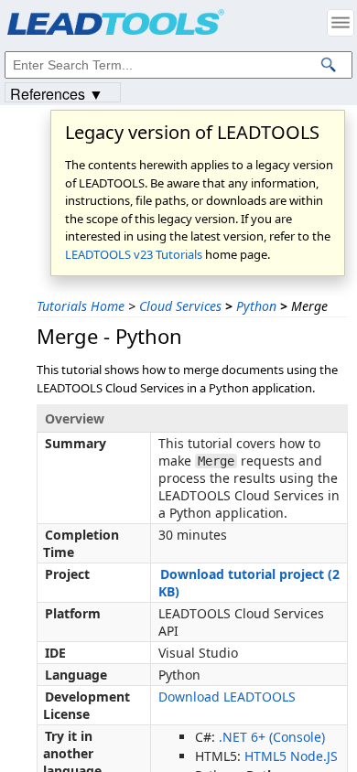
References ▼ (56, 92)
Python (256, 306)
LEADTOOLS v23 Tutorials (133, 254)
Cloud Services (180, 306)
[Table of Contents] (340, 23)
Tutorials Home (80, 306)
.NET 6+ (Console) (272, 736)
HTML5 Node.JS (291, 756)
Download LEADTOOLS (227, 696)
